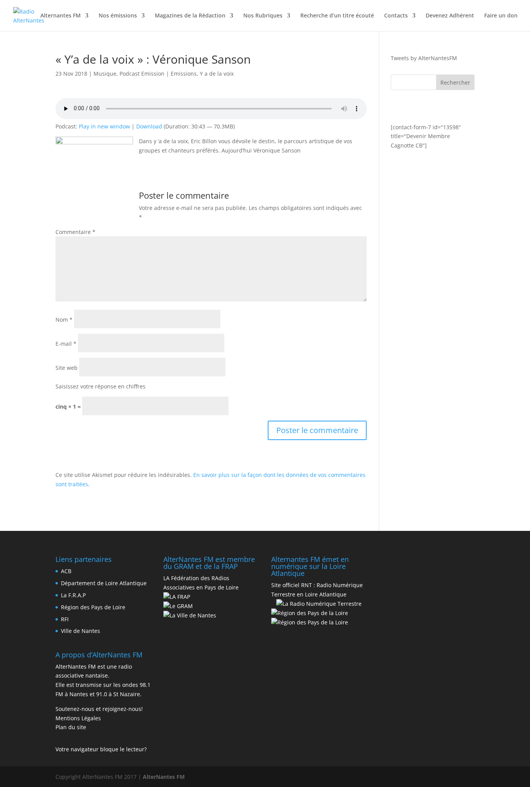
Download (149, 126)
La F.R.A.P (73, 595)
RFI (65, 619)
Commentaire (75, 232)
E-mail (65, 343)
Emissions (184, 73)
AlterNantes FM (164, 776)
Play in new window (104, 126)
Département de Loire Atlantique (104, 583)
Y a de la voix (217, 73)
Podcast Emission (142, 73)
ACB (66, 571)
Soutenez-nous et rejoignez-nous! (99, 708)
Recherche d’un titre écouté (337, 16)
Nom (64, 319)
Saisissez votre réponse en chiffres (100, 386)
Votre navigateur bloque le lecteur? (101, 749)
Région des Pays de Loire (93, 607)
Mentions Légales (78, 718)
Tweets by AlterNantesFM (424, 58)
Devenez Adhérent (450, 16)
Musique (105, 73)
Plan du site (70, 727)
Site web (66, 367)
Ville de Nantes (80, 630)
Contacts (396, 16)
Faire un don (501, 16)
